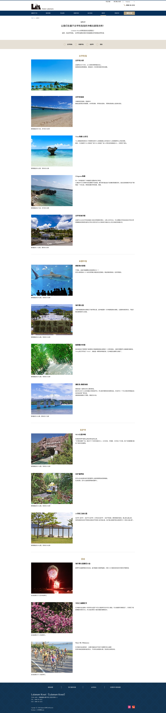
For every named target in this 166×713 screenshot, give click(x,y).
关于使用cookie (40, 710)
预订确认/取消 (117, 1)
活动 (101, 44)
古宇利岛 (69, 44)
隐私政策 (50, 687)
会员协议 (93, 687)
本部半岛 (81, 44)
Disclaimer (33, 710)
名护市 (92, 44)
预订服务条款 (72, 687)
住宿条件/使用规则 (115, 687)
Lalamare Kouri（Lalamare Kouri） (48, 694)
